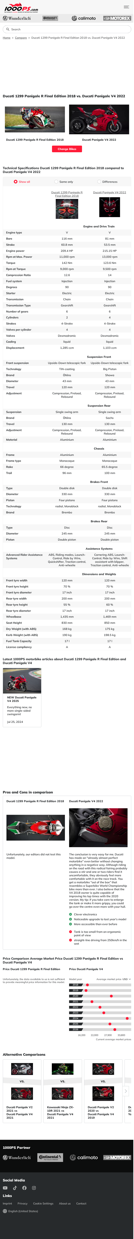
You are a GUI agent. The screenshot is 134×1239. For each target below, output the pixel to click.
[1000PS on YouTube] (8, 1188)
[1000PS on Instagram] (36, 1188)
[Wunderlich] (17, 18)
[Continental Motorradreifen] (50, 18)
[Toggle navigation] (126, 7)
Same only (66, 181)
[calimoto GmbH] (84, 18)
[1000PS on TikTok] (17, 1188)
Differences (109, 181)
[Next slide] (125, 1091)
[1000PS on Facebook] (27, 1188)
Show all (24, 181)
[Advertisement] (67, 66)
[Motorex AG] (117, 18)
